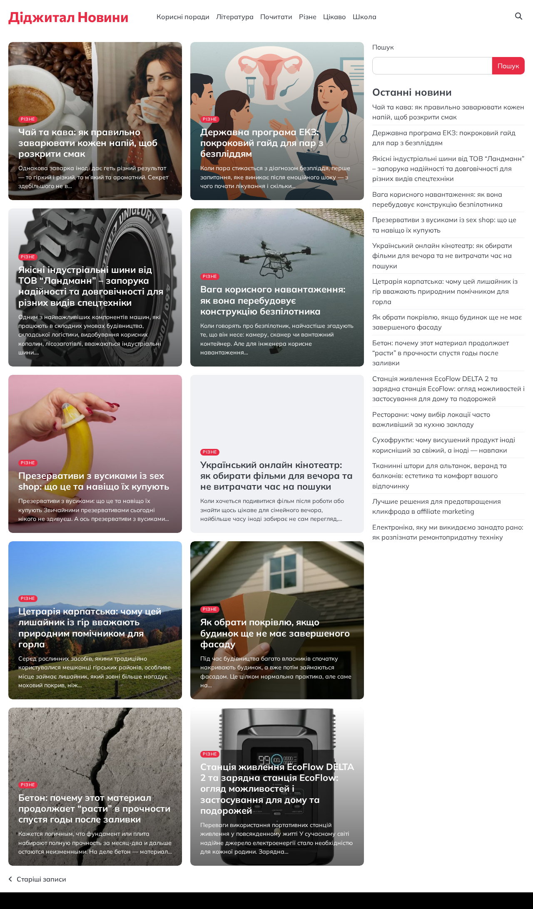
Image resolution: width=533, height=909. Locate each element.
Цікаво (334, 16)
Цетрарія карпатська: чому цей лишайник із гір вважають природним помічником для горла (89, 627)
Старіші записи (41, 879)
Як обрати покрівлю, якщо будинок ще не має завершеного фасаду (275, 632)
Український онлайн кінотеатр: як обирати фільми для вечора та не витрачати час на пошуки (276, 475)
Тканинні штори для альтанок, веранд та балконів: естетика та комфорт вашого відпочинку (439, 475)
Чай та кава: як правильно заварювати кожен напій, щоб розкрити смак (87, 142)
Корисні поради (183, 16)
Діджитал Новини (68, 16)
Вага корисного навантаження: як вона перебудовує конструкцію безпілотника (272, 300)
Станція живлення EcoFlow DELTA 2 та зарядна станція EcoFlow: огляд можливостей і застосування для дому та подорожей (277, 788)
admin (25, 199)
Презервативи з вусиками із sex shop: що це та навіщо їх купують (93, 481)
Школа (364, 16)
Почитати (276, 16)
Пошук (383, 47)
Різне (307, 16)
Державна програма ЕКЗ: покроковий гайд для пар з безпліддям (262, 142)
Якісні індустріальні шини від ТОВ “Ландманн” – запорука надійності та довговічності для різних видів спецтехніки (90, 286)
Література (235, 16)
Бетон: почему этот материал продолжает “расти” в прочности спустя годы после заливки (94, 808)
